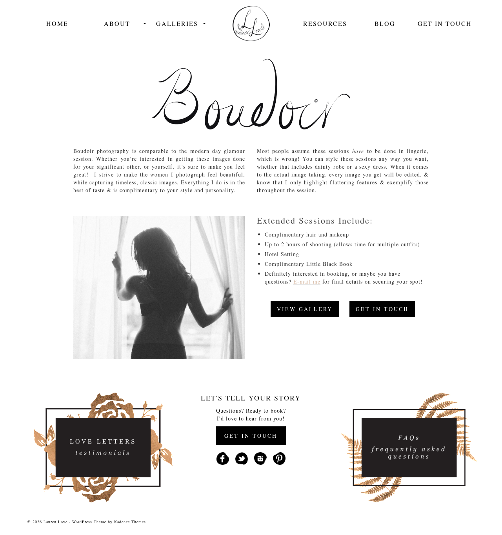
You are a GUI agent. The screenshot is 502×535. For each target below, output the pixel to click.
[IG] (260, 457)
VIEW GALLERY (305, 309)
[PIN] (279, 457)
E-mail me (306, 281)
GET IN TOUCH (382, 309)
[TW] (241, 457)
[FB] (222, 457)
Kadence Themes (130, 521)
